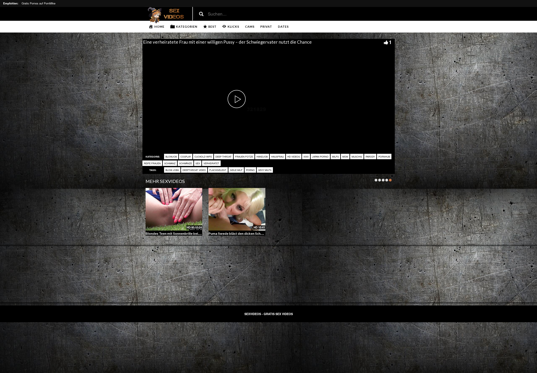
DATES (283, 26)
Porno (250, 170)
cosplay (185, 156)
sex (198, 163)
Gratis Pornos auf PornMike (38, 3)
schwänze (185, 163)
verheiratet (211, 163)
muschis (357, 156)
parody (370, 156)
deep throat (223, 156)
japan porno (320, 156)
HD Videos (293, 156)
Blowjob (171, 156)
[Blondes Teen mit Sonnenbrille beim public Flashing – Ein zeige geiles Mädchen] (174, 209)
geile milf (236, 170)
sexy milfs (264, 170)
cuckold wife (203, 156)
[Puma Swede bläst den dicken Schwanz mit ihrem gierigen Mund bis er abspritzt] (237, 209)
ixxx (306, 156)
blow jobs (172, 170)
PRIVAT (266, 26)
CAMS (249, 26)
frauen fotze (244, 156)
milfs (335, 156)
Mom (345, 156)
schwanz (170, 163)
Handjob (262, 156)
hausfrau (277, 156)
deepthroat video (194, 170)
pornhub (384, 156)
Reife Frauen (152, 163)
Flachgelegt (217, 170)
